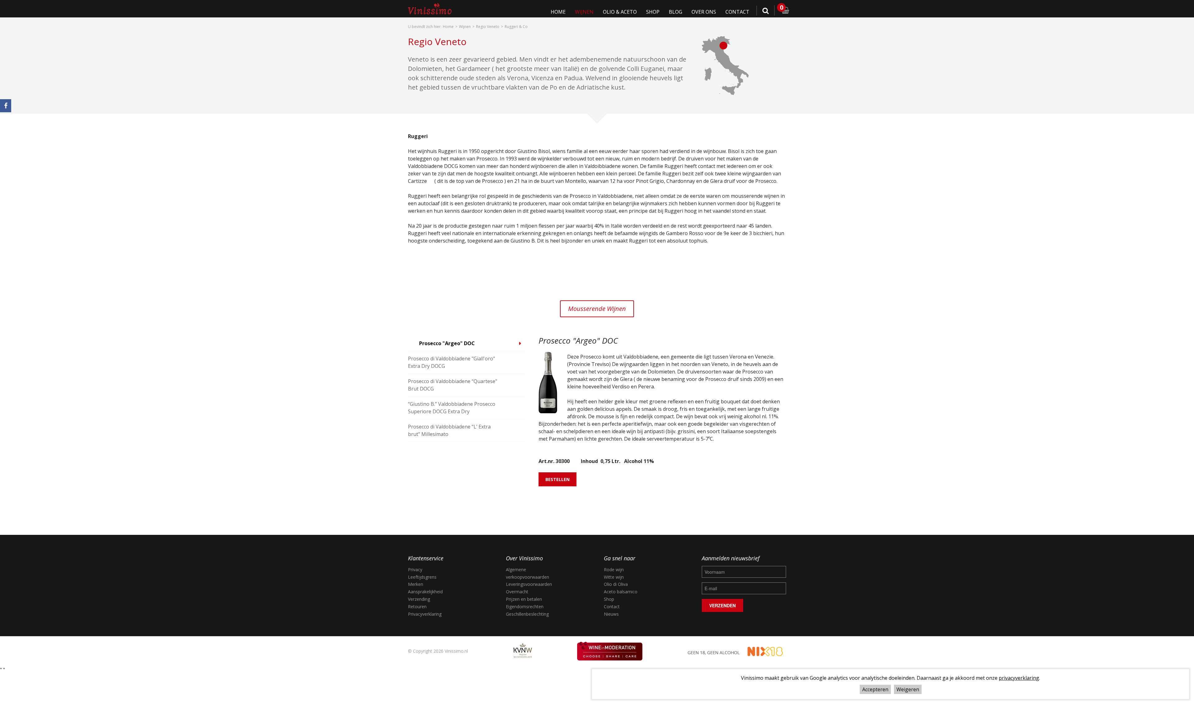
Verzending (419, 599)
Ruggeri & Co (516, 26)
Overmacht (517, 592)
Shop (670, 12)
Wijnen (611, 12)
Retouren (417, 606)
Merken (415, 584)
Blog (688, 12)
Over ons (712, 12)
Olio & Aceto (641, 12)
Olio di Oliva (616, 584)
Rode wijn (614, 569)
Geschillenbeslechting (527, 614)
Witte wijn (614, 577)
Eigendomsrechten (525, 606)
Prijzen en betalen (524, 599)
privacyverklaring (1019, 677)
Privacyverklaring (425, 614)
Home (590, 12)
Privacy (415, 569)
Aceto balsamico (620, 592)
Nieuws (611, 614)
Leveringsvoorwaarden (529, 584)
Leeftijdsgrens (422, 577)
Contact (740, 12)
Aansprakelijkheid (425, 592)
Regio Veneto (487, 26)
